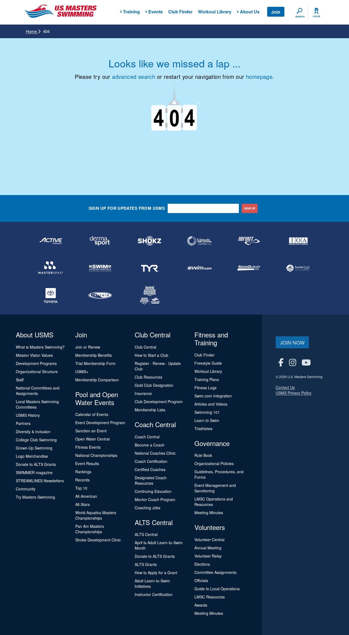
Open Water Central (92, 439)
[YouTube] (306, 362)
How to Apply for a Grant (156, 572)
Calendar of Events (91, 414)
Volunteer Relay (208, 556)
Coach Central (147, 436)
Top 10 (81, 488)
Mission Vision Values (34, 355)
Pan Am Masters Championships (89, 528)
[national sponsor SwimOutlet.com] (248, 268)
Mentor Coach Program (155, 499)
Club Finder (180, 11)
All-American (86, 496)
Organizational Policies (214, 463)
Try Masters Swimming (35, 497)
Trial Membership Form (95, 363)
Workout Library (214, 11)
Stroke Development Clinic (98, 540)
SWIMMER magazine (34, 472)
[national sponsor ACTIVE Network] (50, 241)
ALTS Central (146, 534)
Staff (19, 379)
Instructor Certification (154, 594)
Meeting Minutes (208, 512)
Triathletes (203, 428)
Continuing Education (153, 491)
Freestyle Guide (208, 363)
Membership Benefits (93, 355)
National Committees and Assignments (37, 390)
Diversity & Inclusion (33, 431)
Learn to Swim (206, 420)
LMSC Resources (209, 597)
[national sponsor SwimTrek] (298, 268)
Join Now (292, 342)
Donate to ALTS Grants (36, 464)
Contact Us (285, 387)
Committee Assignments (215, 572)
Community (25, 489)
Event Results (87, 463)
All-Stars (82, 504)
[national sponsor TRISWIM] (100, 295)
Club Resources (148, 377)
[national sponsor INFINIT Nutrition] (248, 241)
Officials (201, 580)
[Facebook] (281, 362)
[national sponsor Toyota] (50, 295)
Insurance (143, 393)
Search (300, 16)
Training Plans (206, 379)
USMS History (28, 415)
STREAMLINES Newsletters (40, 480)
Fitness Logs (205, 387)
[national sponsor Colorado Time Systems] (199, 241)
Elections (202, 564)
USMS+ (81, 371)
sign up (249, 208)
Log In (316, 16)
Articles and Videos (210, 404)
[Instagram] (292, 362)
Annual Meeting (207, 547)
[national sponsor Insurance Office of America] (298, 241)
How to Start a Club (151, 355)
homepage (259, 76)
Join (275, 12)
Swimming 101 (207, 412)
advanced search (133, 76)
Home (32, 31)
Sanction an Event (91, 430)
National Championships (96, 455)
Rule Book (203, 455)
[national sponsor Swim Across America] (100, 268)
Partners (23, 423)
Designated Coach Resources (151, 480)
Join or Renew (87, 347)
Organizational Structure (37, 371)
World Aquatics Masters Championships (95, 515)
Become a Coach (149, 445)
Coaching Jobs (147, 507)
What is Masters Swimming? (40, 347)
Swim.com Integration (213, 396)
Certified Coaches (150, 469)
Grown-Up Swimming (34, 448)
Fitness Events (88, 447)
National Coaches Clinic (155, 453)
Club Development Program (159, 401)
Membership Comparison (97, 379)
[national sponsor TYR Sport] (149, 268)
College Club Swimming (36, 439)
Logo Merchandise (32, 456)
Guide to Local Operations (217, 588)
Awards (200, 605)
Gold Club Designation (154, 385)
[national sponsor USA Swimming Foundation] (149, 295)
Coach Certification (151, 461)
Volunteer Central (209, 539)
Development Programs (36, 363)
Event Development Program (100, 422)
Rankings (83, 471)
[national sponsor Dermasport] (100, 241)
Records (82, 480)
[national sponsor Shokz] (149, 241)
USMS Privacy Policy (293, 393)
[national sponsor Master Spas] (50, 268)
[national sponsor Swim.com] (199, 268)
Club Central (145, 347)
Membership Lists (150, 409)
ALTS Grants (146, 564)
